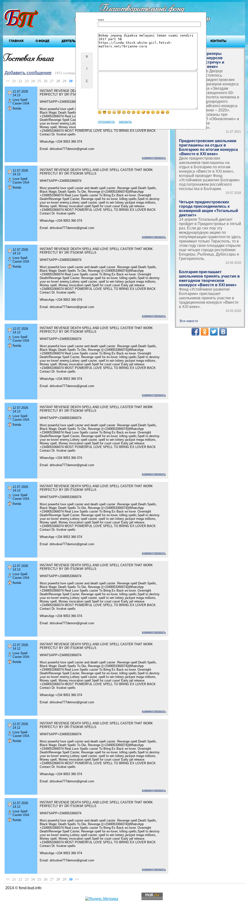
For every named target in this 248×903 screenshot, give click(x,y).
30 (71, 81)
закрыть (125, 121)
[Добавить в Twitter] (214, 332)
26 (45, 81)
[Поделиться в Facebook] (195, 332)
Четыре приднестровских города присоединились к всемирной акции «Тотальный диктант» (208, 208)
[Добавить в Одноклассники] (205, 332)
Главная (16, 41)
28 (58, 81)
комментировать (154, 158)
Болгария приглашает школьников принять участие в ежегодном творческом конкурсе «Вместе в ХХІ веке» (209, 278)
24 (33, 81)
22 (20, 81)
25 (39, 81)
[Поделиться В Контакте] (223, 332)
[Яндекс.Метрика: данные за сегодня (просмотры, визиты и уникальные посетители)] (101, 899)
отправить (106, 121)
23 (27, 81)
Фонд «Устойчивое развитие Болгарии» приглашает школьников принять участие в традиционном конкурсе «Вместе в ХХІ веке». (209, 298)
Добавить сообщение (28, 72)
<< (8, 81)
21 (14, 81)
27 (52, 81)
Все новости (189, 321)
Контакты (218, 41)
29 (64, 81)
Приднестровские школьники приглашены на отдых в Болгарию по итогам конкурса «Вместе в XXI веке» (208, 147)
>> (77, 879)
